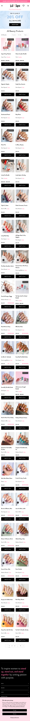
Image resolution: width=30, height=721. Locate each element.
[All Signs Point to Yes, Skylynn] (22, 226)
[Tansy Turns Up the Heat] (7, 620)
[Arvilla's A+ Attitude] (7, 347)
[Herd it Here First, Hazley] (7, 408)
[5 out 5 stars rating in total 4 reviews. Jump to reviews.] (11, 515)
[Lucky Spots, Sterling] (22, 165)
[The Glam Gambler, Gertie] (7, 256)
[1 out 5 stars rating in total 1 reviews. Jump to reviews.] (11, 364)
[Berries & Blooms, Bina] (7, 499)
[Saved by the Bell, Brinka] (22, 347)
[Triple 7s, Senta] (7, 196)
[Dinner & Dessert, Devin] (7, 529)
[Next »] (23, 645)
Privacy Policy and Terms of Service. (17, 706)
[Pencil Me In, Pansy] (7, 317)
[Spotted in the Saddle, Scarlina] (7, 438)
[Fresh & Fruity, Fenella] (22, 468)
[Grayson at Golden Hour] (7, 590)
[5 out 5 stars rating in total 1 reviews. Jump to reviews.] (11, 303)
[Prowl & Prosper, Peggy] (7, 287)
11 (20, 646)
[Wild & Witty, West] (22, 529)
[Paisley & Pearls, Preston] (22, 408)
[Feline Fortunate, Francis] (22, 196)
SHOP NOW (15, 24)
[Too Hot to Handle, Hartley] (22, 620)
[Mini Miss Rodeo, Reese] (7, 468)
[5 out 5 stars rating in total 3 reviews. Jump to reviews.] (25, 515)
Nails (9, 87)
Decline (14, 714)
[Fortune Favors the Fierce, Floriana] (22, 256)
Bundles (8, 57)
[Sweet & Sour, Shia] (7, 559)
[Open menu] (3, 6)
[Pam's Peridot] (22, 559)
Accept (14, 710)
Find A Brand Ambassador (15, 9)
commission (15, 1)
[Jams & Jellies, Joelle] (22, 499)
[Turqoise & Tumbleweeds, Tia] (22, 438)
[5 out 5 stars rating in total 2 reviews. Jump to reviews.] (25, 485)
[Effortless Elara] (22, 317)
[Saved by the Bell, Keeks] (7, 378)
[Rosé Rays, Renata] (22, 590)
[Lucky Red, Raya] (7, 226)
